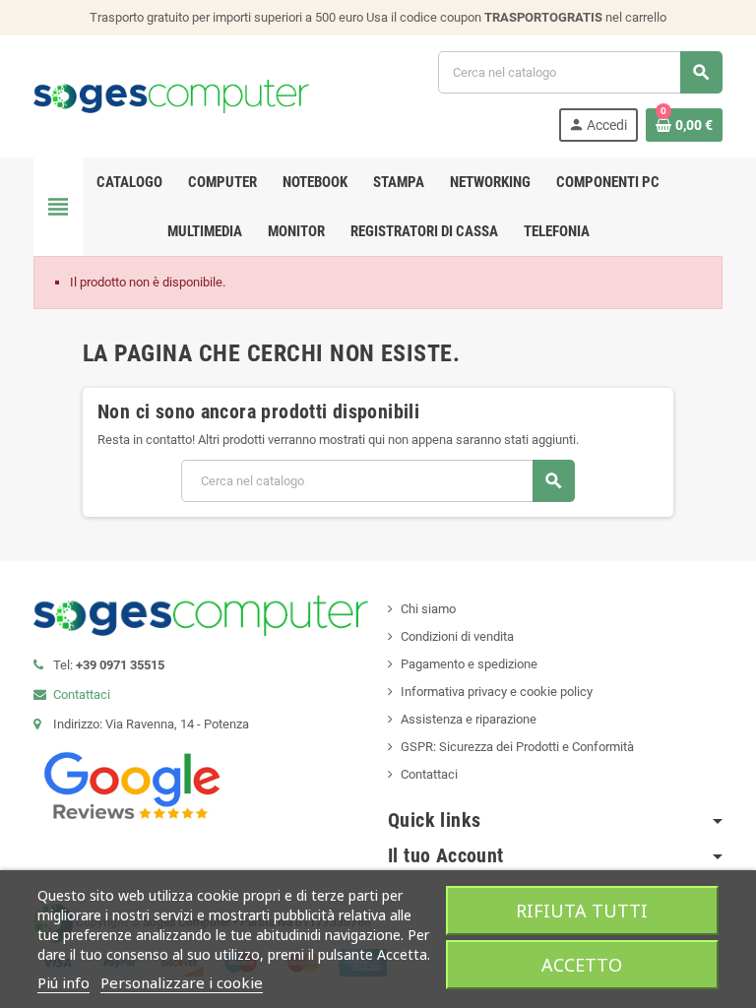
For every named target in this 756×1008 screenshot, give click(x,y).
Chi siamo (428, 608)
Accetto (581, 964)
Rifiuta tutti (582, 910)
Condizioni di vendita (457, 636)
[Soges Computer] (171, 95)
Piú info (63, 982)
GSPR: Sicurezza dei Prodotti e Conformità (517, 746)
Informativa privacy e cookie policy (497, 691)
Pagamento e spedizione (469, 664)
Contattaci (81, 694)
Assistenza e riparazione (468, 719)
